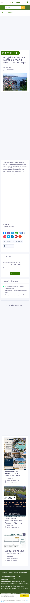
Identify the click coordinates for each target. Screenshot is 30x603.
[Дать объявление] (28, 2)
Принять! (24, 595)
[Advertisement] (15, 31)
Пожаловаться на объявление (14, 241)
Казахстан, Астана (8, 67)
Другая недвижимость (9, 69)
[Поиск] (23, 7)
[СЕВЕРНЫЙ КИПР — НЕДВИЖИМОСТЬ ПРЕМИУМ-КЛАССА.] (15, 454)
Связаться (16, 273)
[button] (5, 82)
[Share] (4, 233)
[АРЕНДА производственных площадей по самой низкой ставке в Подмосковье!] (15, 540)
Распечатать (9, 246)
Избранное (11, 12)
